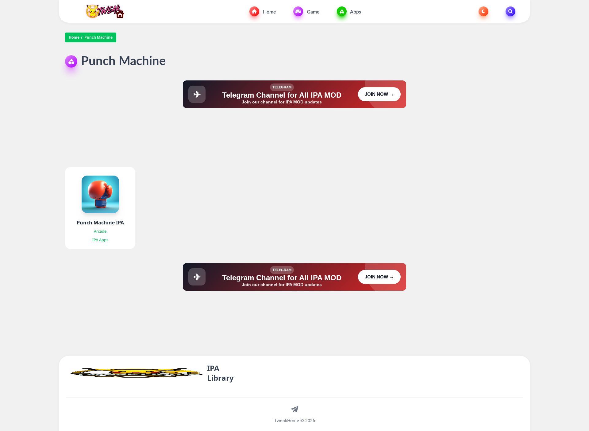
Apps (355, 12)
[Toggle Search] (510, 11)
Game (313, 12)
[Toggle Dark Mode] (483, 11)
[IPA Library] (102, 11)
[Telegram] (294, 409)
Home (269, 12)
